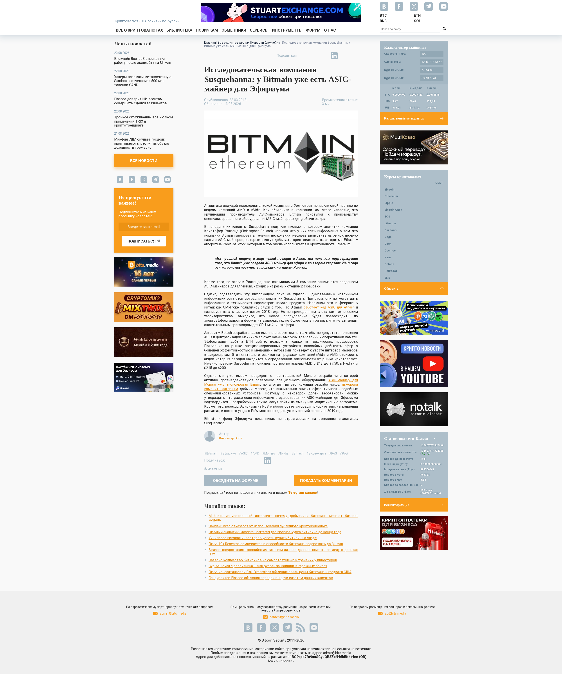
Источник (215, 469)
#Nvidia (283, 453)
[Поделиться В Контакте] (344, 55)
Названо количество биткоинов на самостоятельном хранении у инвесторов (273, 560)
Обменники (234, 30)
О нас (330, 30)
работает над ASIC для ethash (329, 307)
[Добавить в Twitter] (313, 55)
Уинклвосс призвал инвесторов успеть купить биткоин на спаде (263, 538)
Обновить (391, 288)
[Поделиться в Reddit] (354, 55)
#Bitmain (210, 453)
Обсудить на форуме (235, 480)
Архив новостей (281, 661)
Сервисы (259, 30)
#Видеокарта (316, 453)
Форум (313, 30)
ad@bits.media (395, 613)
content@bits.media (284, 617)
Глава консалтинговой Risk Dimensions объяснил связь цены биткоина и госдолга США (280, 572)
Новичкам (207, 30)
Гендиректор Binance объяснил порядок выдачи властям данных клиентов (271, 578)
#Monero (268, 453)
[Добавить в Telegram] (324, 55)
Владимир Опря (230, 438)
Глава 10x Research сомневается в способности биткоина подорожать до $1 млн (276, 544)
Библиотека (179, 30)
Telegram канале (302, 492)
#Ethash (297, 453)
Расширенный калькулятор (404, 118)
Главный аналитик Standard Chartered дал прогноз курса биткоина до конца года (275, 532)
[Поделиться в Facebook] (303, 55)
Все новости (143, 160)
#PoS (333, 453)
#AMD (254, 453)
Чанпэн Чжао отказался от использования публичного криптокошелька (268, 526)
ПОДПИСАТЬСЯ (142, 241)
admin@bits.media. (337, 653)
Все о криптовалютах (139, 30)
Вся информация (396, 505)
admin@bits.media (173, 613)
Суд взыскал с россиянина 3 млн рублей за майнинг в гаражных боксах (268, 566)
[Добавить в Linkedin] (334, 55)
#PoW (344, 453)
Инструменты (287, 30)
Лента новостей (133, 43)
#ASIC (243, 453)
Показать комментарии (326, 480)
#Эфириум (228, 453)
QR (362, 657)
